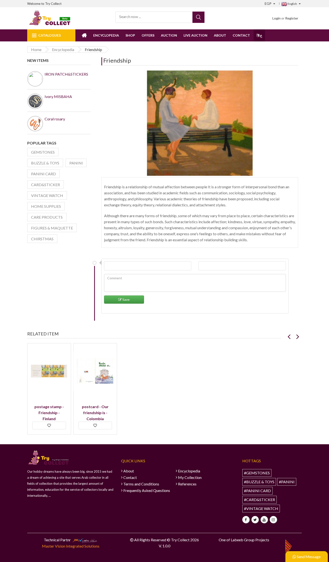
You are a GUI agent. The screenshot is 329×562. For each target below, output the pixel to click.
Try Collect (53, 3)
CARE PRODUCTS (47, 217)
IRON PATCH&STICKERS (66, 74)
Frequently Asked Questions (146, 490)
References (187, 484)
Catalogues (49, 35)
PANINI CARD (43, 173)
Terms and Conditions (141, 484)
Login (276, 18)
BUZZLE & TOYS (45, 163)
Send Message (308, 556)
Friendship (117, 60)
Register (291, 18)
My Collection (190, 477)
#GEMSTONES (257, 473)
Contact (241, 35)
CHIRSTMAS (42, 238)
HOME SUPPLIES (46, 206)
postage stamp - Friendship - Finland (49, 412)
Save (126, 299)
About (220, 35)
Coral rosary (55, 119)
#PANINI (287, 481)
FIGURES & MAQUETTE (52, 228)
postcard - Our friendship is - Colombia (95, 412)
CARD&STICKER (45, 184)
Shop (130, 35)
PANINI (76, 163)
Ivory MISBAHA (58, 96)
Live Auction (195, 35)
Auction (169, 35)
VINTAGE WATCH (47, 195)
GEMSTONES (43, 152)
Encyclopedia (106, 35)
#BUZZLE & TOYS (259, 481)
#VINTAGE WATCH (261, 508)
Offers (148, 35)
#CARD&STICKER (259, 499)
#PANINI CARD (257, 490)
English (292, 4)
